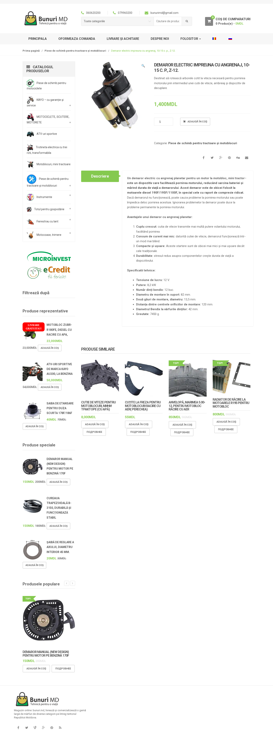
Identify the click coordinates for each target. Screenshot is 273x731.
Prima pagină (31, 50)
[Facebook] (18, 728)
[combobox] (168, 21)
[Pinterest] (52, 728)
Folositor (189, 39)
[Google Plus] (43, 728)
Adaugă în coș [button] (95, 424)
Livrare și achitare (123, 39)
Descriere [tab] (100, 176)
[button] (143, 66)
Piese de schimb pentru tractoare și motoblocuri (75, 50)
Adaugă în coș (197, 121)
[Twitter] (26, 728)
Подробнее (94, 431)
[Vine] (35, 728)
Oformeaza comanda (76, 39)
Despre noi (160, 39)
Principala (37, 39)
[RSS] (60, 728)
